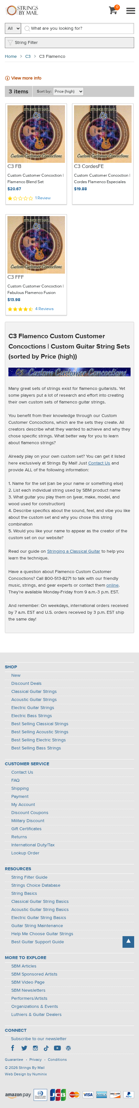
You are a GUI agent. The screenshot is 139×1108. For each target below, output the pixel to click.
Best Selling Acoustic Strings (40, 732)
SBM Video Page (28, 982)
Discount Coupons (29, 812)
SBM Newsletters (28, 990)
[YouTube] (57, 1048)
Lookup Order (25, 853)
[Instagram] (35, 1048)
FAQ (15, 780)
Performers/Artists (29, 998)
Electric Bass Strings (31, 716)
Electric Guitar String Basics (38, 917)
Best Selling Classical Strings (40, 724)
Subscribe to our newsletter (39, 1039)
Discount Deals (26, 683)
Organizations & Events (34, 1006)
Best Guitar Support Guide (37, 942)
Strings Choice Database (35, 885)
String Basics (24, 893)
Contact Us (99, 463)
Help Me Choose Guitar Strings (42, 934)
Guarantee (14, 1060)
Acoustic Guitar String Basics (40, 909)
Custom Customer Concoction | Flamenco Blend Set (35, 178)
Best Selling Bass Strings (36, 748)
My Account (23, 804)
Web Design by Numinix (26, 1074)
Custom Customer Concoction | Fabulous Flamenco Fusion (35, 289)
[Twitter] (24, 1048)
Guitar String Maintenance (37, 926)
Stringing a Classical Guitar (73, 551)
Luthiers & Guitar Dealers (36, 1014)
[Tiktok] (46, 1048)
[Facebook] (13, 1048)
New (15, 675)
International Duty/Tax (33, 845)
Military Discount (27, 821)
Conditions (57, 1060)
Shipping (20, 788)
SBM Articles (24, 966)
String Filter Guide (29, 877)
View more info (26, 78)
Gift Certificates (26, 829)
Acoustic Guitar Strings (34, 699)
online (112, 585)
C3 (28, 56)
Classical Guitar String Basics (40, 901)
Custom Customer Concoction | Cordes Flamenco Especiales (102, 178)
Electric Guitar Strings (32, 708)
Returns (19, 837)
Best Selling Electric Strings (38, 740)
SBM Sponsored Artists (34, 974)
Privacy (35, 1060)
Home (11, 56)
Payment (19, 796)
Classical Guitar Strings (34, 691)
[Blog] (68, 1048)
